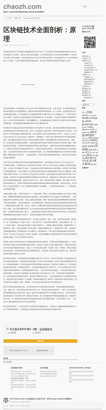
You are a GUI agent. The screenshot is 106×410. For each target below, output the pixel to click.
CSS (89, 112)
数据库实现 (87, 81)
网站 (10, 302)
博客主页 (17, 18)
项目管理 (94, 164)
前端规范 (91, 146)
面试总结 (87, 98)
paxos (84, 129)
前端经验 (87, 72)
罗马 (93, 155)
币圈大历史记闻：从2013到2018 (21, 371)
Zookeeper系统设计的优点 (48, 376)
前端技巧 (85, 61)
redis (96, 129)
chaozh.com (22, 7)
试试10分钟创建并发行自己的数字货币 (23, 374)
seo (88, 132)
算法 (89, 155)
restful (84, 132)
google (94, 115)
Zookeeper (84, 138)
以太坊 (87, 143)
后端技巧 (85, 74)
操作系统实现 (88, 79)
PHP (89, 129)
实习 (87, 152)
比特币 (28, 405)
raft (92, 129)
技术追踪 (85, 88)
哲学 (94, 150)
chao (27, 45)
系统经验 (12, 405)
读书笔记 (85, 93)
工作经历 (85, 86)
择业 (91, 152)
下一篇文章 (36, 332)
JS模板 (95, 124)
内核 (96, 143)
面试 (87, 164)
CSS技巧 (87, 63)
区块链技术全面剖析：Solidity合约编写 (23, 385)
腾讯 (87, 158)
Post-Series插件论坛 (31, 18)
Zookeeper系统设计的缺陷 (48, 371)
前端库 (84, 146)
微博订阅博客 (87, 28)
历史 (90, 150)
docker (85, 115)
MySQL (84, 127)
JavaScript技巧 (89, 68)
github (90, 115)
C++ (84, 113)
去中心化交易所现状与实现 (19, 376)
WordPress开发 (89, 70)
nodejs (90, 127)
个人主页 (8, 18)
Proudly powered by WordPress (20, 401)
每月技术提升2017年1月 (16, 351)
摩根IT (94, 152)
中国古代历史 (93, 138)
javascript (87, 124)
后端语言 (87, 77)
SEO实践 (85, 56)
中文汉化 (85, 140)
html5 (85, 118)
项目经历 (85, 95)
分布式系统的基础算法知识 (48, 374)
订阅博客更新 (87, 26)
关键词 (92, 143)
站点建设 (85, 91)
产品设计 (85, 58)
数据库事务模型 (44, 351)
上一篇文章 (12, 332)
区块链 (23, 405)
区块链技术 (46, 329)
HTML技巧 (87, 65)
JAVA (88, 121)
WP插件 (90, 135)
